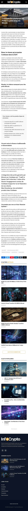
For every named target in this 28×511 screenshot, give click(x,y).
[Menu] (2, 2)
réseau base (21, 252)
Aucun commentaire (13, 26)
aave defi (4, 250)
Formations (3, 493)
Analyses (3, 489)
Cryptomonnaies (4, 491)
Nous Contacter (4, 495)
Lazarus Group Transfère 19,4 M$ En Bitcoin (12, 303)
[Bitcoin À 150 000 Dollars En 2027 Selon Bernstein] (4, 460)
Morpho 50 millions (6, 252)
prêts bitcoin (14, 252)
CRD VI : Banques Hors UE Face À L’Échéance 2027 (12, 378)
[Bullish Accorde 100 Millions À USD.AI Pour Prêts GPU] (14, 273)
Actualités (4, 15)
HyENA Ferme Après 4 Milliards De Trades (12, 345)
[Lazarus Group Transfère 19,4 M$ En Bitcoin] (14, 294)
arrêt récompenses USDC (12, 250)
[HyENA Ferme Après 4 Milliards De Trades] (14, 336)
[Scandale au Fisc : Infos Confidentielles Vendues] (14, 391)
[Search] (26, 2)
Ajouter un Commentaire (14, 352)
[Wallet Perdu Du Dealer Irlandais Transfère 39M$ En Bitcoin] (14, 315)
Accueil (2, 484)
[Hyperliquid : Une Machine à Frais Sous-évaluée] (14, 412)
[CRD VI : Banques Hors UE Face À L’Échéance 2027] (14, 369)
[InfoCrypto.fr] (14, 2)
